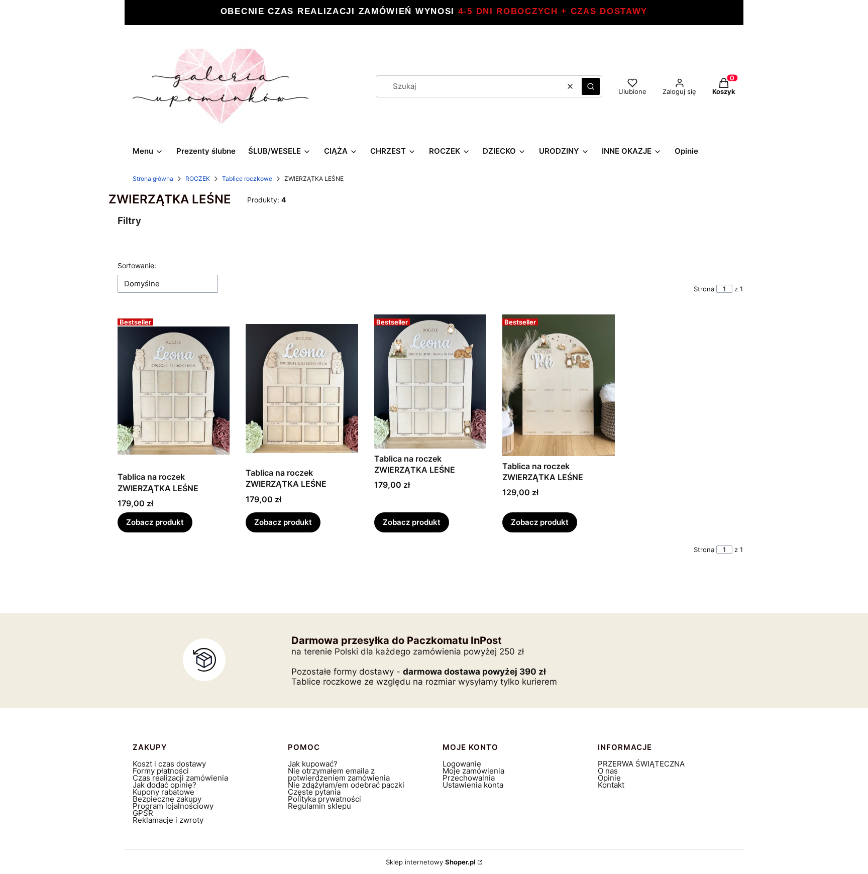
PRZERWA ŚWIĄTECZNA (641, 764)
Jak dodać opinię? (164, 785)
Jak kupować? (313, 764)
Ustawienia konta (473, 785)
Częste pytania (314, 792)
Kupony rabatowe (163, 792)
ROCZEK (197, 178)
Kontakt (611, 785)
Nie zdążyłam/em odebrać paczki (346, 785)
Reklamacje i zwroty (168, 820)
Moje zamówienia (473, 771)
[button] (591, 86)
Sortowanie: (137, 265)
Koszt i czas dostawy (169, 764)
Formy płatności (161, 771)
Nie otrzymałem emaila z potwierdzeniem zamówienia (339, 774)
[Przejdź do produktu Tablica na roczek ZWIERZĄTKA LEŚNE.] (174, 390)
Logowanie (462, 764)
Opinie (609, 778)
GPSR (143, 813)
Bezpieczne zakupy (167, 799)
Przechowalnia (469, 778)
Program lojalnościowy (173, 806)
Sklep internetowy (431, 861)
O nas (608, 771)
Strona (704, 288)
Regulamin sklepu (319, 806)
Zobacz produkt (155, 522)
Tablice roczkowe (247, 178)
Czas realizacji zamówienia (180, 778)
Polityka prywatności (324, 799)
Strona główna (153, 178)
